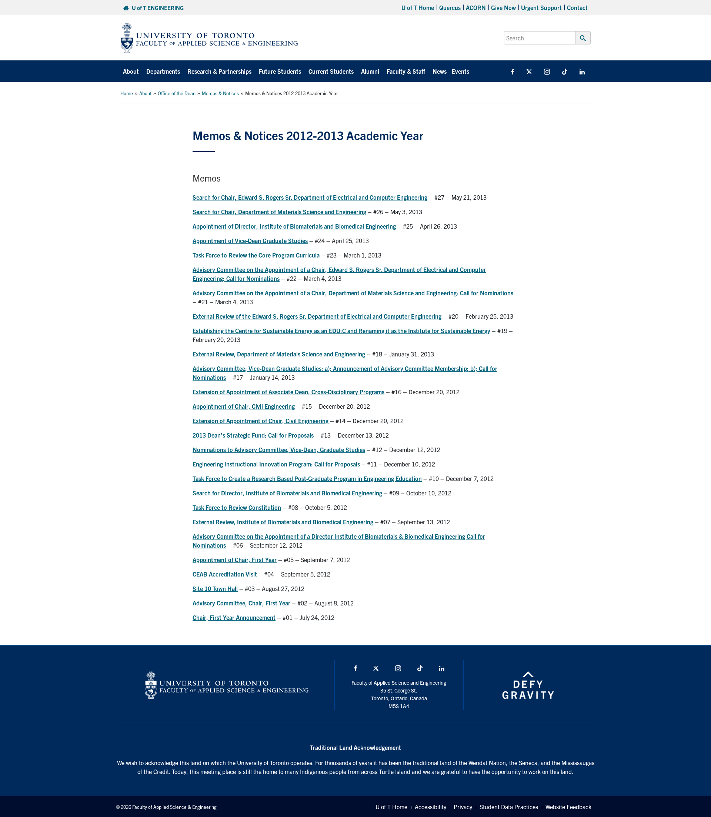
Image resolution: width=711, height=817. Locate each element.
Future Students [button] (280, 71)
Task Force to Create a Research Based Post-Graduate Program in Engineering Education (307, 478)
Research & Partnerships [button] (219, 71)
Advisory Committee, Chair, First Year (241, 603)
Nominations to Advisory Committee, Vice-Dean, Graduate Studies (279, 449)
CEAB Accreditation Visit (225, 574)
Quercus (450, 7)
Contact (577, 7)
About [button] (131, 71)
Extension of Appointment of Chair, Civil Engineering (260, 420)
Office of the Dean (177, 93)
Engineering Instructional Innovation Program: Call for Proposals (276, 464)
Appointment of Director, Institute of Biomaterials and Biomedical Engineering (294, 226)
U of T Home (417, 7)
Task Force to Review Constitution (237, 507)
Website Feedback (568, 806)
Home (126, 93)
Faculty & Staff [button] (406, 71)
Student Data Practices (509, 806)
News (440, 71)
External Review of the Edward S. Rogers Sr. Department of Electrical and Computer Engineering (317, 316)
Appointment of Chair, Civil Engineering (244, 406)
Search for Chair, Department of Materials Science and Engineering (279, 211)
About (145, 93)
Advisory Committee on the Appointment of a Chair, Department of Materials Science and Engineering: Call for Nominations (353, 292)
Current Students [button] (331, 71)
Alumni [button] (370, 71)
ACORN (476, 7)
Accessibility (430, 806)
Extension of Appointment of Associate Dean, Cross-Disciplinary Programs (288, 391)
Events (460, 71)
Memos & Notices (220, 93)
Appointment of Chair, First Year (235, 559)
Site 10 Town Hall (215, 588)
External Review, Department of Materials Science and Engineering (279, 354)
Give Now (503, 7)
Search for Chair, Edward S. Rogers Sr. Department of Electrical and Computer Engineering (310, 197)
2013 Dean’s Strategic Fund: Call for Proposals (253, 435)
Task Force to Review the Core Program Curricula (256, 255)
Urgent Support (541, 7)
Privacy (463, 806)
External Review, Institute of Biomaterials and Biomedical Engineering (284, 521)
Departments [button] (163, 71)
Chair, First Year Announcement (234, 617)
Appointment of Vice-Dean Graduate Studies (250, 240)
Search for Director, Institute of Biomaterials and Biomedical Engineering (287, 492)
